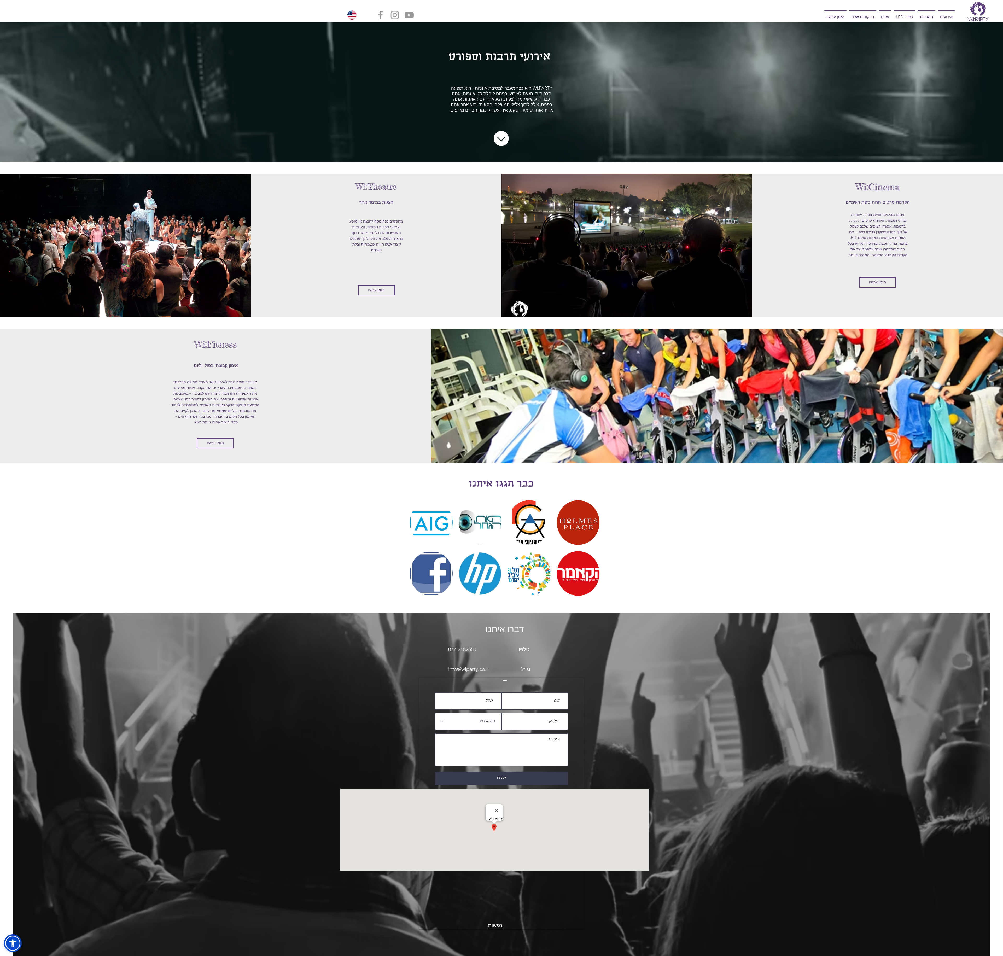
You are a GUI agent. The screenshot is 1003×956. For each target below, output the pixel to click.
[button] (946, 14)
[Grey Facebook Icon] (380, 15)
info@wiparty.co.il (468, 669)
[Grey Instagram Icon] (394, 15)
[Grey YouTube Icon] (409, 15)
